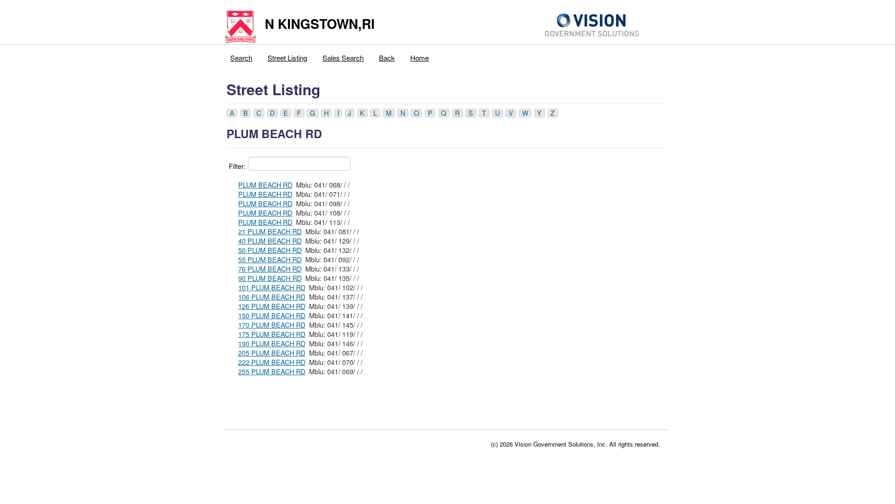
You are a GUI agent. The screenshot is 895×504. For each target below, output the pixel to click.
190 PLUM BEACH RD (271, 343)
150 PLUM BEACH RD (271, 315)
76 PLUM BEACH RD (270, 268)
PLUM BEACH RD (265, 184)
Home (419, 58)
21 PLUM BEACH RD (270, 231)
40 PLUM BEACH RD (270, 240)
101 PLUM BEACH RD (271, 287)
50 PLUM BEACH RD (270, 250)
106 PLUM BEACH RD (271, 296)
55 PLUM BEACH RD (270, 259)
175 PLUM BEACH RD (271, 334)
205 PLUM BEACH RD (271, 352)
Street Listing (287, 58)
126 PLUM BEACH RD (271, 306)
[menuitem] (241, 55)
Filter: (237, 166)
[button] (232, 113)
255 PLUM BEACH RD (271, 371)
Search (241, 58)
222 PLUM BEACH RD (271, 362)
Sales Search (343, 58)
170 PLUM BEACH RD (271, 324)
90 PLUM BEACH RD (270, 278)
